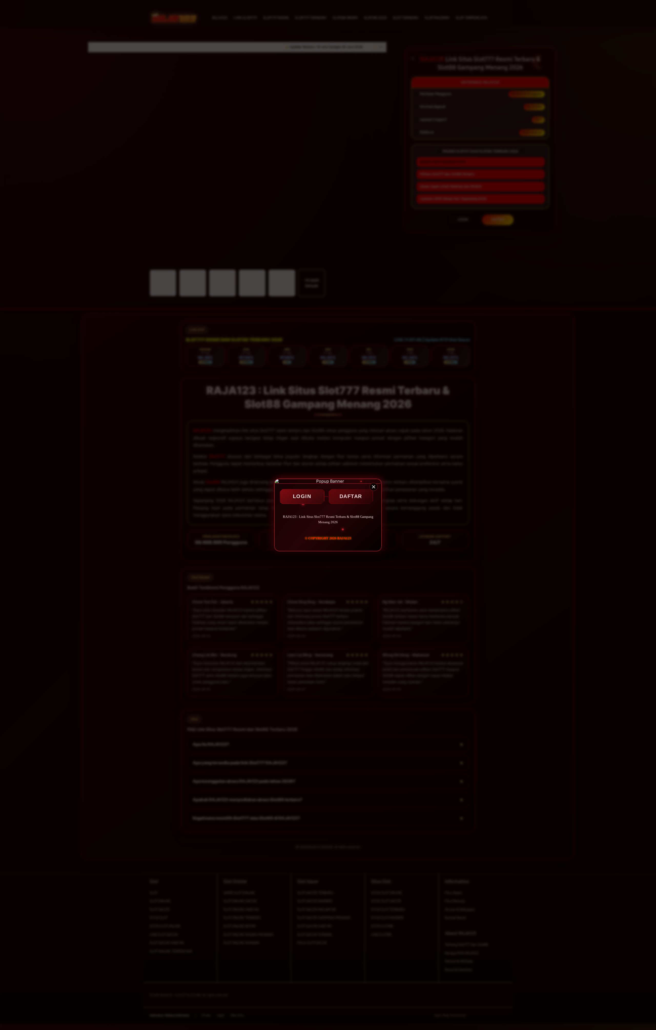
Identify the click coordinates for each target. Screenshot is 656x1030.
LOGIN (302, 496)
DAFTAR (351, 496)
